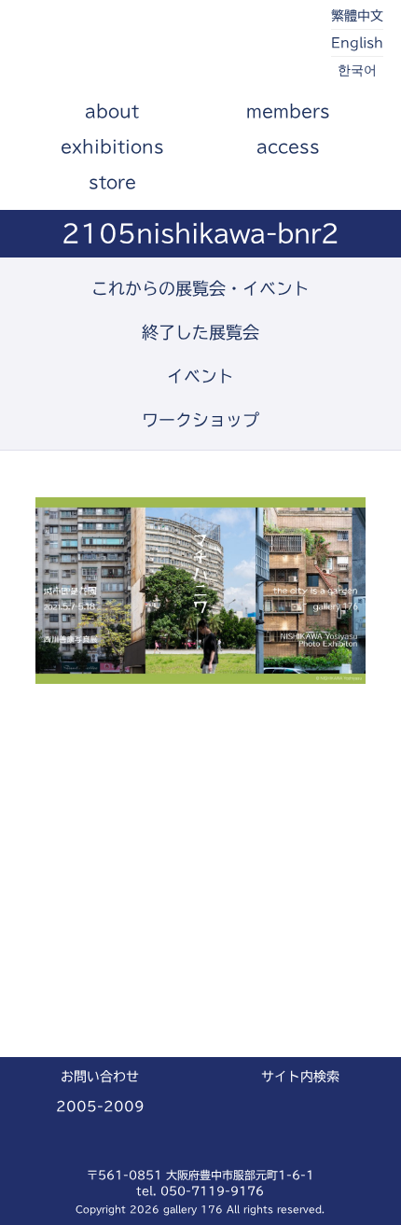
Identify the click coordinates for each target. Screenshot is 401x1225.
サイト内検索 (300, 1076)
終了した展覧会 (200, 332)
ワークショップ (200, 419)
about (112, 111)
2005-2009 (100, 1106)
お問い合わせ (100, 1076)
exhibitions (112, 146)
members (288, 111)
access (288, 146)
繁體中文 (357, 15)
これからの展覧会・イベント (200, 288)
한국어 (357, 70)
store (112, 182)
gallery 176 (122, 46)
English (357, 42)
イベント (200, 376)
